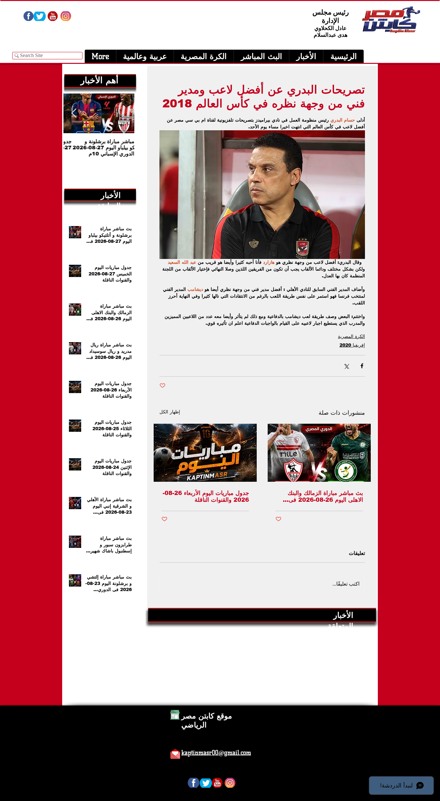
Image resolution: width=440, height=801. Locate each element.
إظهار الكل (169, 411)
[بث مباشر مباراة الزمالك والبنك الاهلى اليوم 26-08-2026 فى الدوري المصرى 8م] (319, 453)
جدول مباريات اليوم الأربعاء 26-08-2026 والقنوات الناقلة (206, 496)
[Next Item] (74, 113)
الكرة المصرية (351, 336)
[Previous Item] (124, 113)
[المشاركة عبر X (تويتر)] (346, 366)
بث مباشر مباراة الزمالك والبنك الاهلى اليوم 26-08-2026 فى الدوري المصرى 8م (325, 496)
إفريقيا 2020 (352, 345)
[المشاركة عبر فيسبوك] (362, 366)
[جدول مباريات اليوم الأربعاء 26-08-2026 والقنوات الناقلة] (205, 453)
